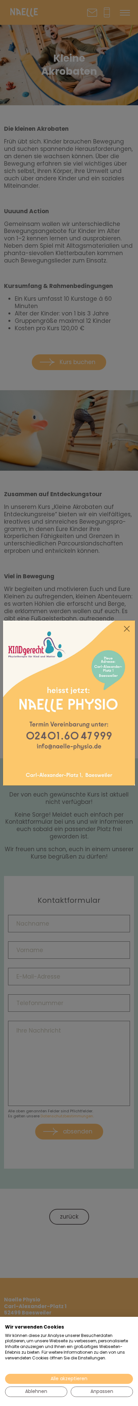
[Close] (127, 629)
